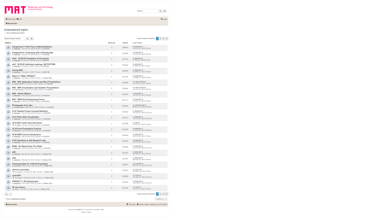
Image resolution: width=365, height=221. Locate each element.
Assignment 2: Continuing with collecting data (32, 53)
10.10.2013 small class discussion (27, 123)
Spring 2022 (17, 70)
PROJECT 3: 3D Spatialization (25, 181)
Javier (16, 189)
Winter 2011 (49, 172)
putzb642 (17, 166)
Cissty (19, 178)
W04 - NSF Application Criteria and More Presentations (36, 82)
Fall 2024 (46, 49)
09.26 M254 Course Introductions (26, 134)
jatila (18, 125)
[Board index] (16, 9)
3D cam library (18, 187)
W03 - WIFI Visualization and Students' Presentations (35, 88)
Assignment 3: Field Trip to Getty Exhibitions (32, 47)
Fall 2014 (49, 84)
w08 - (14, 158)
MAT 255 (46, 72)
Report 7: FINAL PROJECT (23, 76)
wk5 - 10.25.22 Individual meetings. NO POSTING (33, 64)
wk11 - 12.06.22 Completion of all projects (30, 58)
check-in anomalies (20, 170)
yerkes (19, 172)
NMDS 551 (48, 166)
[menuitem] (19, 19)
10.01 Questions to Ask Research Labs (29, 140)
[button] (166, 38)
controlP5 (16, 175)
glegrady (17, 49)
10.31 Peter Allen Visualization (25, 117)
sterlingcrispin (19, 107)
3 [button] (163, 38)
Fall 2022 (46, 60)
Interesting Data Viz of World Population (30, 164)
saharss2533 (18, 84)
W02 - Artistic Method (21, 94)
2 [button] (160, 38)
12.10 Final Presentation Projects (26, 129)
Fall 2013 (51, 107)
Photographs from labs (22, 105)
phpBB (78, 209)
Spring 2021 (48, 78)
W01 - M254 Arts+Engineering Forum (28, 99)
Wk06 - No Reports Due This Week (27, 146)
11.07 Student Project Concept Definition (30, 111)
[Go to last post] (142, 46)
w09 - (14, 152)
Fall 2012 (47, 148)
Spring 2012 (47, 154)
